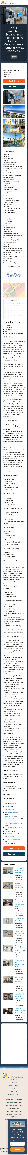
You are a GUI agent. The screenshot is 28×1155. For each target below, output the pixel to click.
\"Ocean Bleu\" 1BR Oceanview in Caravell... (19, 933)
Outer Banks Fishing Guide (14, 1111)
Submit (17, 1149)
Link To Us (14, 1088)
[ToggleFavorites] (24, 68)
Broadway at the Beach (12, 823)
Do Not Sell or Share (14, 1094)
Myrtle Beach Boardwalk (12, 819)
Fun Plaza (8, 817)
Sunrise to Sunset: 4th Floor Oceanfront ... (20, 1011)
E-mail (12, 1140)
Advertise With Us (14, 1085)
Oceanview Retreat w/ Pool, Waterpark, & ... (20, 870)
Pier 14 (7, 806)
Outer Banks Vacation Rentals (14, 1105)
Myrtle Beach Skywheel (12, 812)
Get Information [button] (14, 87)
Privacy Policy (14, 1091)
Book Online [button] (14, 81)
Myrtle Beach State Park (12, 827)
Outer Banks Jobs (14, 1108)
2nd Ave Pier (8, 833)
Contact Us (14, 1082)
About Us (14, 1079)
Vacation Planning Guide (14, 1102)
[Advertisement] (14, 1034)
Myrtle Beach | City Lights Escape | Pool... (19, 996)
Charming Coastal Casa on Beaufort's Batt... (20, 948)
